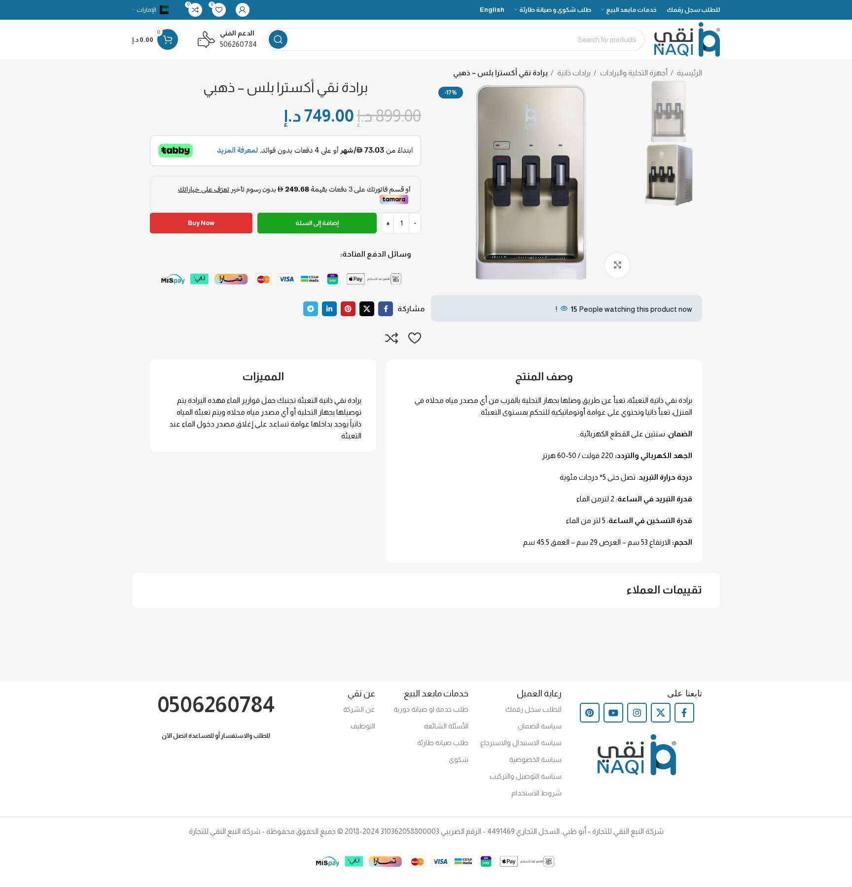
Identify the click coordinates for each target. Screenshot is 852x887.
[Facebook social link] (385, 308)
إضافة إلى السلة (317, 223)
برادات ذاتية (573, 72)
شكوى (458, 759)
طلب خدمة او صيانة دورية (430, 709)
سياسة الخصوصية (535, 759)
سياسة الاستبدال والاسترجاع (521, 743)
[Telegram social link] (310, 308)
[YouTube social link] (613, 713)
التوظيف (363, 726)
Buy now (201, 223)
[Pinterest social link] (348, 308)
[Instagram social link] (637, 713)
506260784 (238, 44)
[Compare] (391, 338)
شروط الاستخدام (536, 793)
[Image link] (285, 279)
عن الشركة (359, 709)
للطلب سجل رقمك (533, 709)
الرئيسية (688, 72)
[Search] (278, 39)
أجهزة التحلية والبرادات (633, 72)
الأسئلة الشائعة (446, 726)
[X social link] (366, 308)
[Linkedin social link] (329, 308)
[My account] (242, 10)
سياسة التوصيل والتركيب (526, 776)
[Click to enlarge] (617, 265)
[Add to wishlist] (414, 338)
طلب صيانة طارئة (442, 743)
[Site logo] (687, 38)
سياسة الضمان (540, 726)
